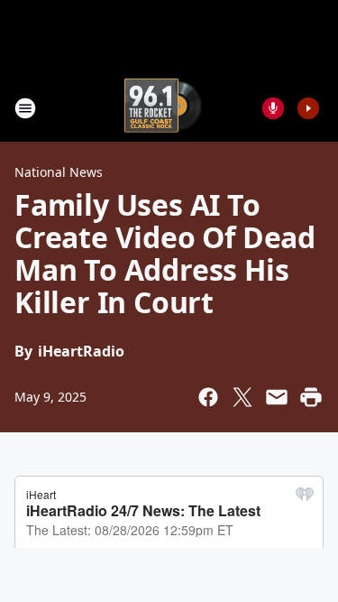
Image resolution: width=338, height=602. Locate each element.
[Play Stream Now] (308, 108)
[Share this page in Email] (276, 397)
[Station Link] (163, 108)
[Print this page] (311, 397)
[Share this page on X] (242, 397)
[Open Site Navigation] (25, 108)
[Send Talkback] (273, 108)
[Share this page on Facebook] (208, 397)
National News (58, 172)
